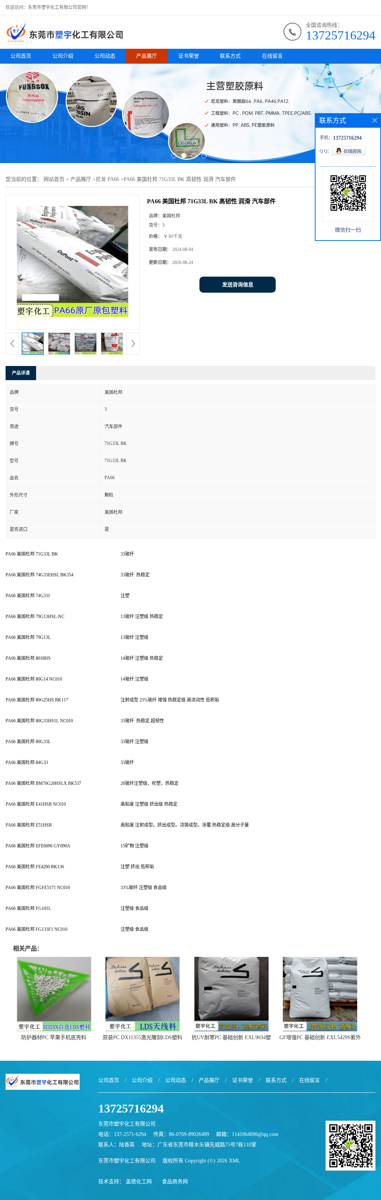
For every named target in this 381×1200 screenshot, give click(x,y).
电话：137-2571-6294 (122, 1134)
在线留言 (272, 56)
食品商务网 (175, 1181)
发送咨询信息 (237, 284)
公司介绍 (62, 56)
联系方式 (230, 56)
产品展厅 (146, 56)
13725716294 (340, 35)
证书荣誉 (188, 56)
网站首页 (54, 179)
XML (234, 1161)
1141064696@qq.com (255, 1134)
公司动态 (105, 56)
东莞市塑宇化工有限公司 (127, 1161)
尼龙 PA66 (107, 179)
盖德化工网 (139, 1181)
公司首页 (20, 56)
